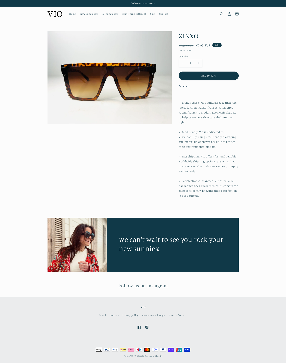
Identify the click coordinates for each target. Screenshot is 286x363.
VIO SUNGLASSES (137, 356)
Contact (114, 315)
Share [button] (186, 86)
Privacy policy (130, 315)
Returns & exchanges (153, 315)
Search (103, 315)
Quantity (183, 56)
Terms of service (178, 315)
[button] (221, 14)
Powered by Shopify (153, 356)
